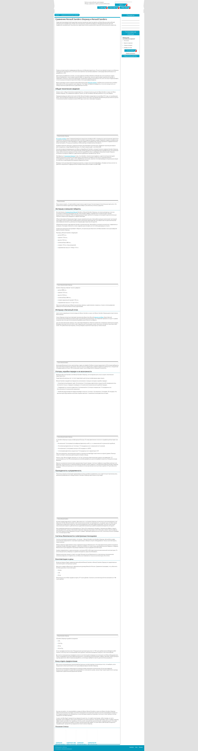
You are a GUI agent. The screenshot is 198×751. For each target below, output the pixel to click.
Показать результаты (130, 53)
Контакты (114, 7)
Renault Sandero (92, 82)
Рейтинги (126, 21)
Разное (125, 26)
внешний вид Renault (72, 212)
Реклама (125, 7)
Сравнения (126, 19)
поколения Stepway (69, 156)
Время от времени (128, 42)
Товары (125, 24)
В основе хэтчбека (61, 138)
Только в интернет (128, 45)
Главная (102, 7)
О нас (136, 747)
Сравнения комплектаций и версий (69, 14)
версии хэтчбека (99, 317)
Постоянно (126, 40)
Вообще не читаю (128, 47)
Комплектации (128, 29)
